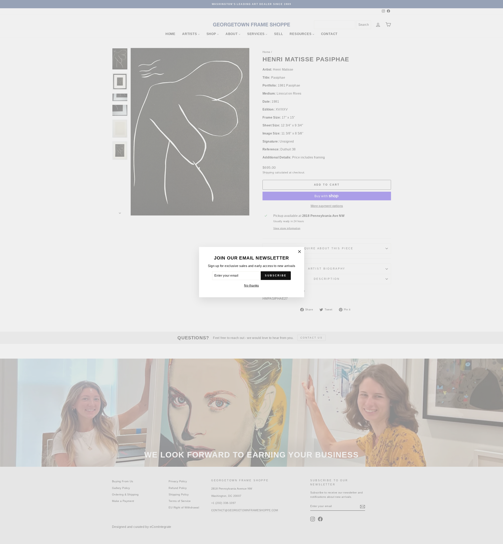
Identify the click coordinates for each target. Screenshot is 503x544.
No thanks (251, 285)
